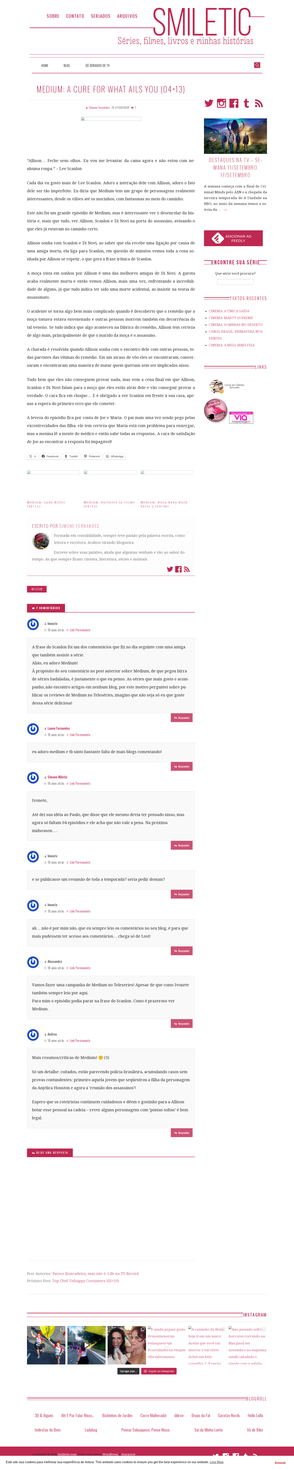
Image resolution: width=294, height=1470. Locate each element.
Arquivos (127, 15)
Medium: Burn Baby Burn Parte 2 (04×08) (164, 504)
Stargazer (128, 1454)
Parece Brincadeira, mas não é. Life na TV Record (96, 1274)
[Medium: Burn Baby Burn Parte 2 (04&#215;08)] (167, 485)
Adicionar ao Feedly (238, 238)
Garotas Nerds (229, 1415)
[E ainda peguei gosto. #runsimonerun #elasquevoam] (167, 1345)
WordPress (110, 1454)
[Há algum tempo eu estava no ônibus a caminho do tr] (46, 1345)
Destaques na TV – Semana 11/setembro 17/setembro (235, 167)
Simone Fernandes (79, 526)
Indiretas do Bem (48, 1430)
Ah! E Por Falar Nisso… (77, 1415)
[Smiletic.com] (147, 32)
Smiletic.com (67, 1454)
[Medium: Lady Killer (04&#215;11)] (53, 485)
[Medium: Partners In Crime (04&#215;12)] (110, 485)
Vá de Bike (255, 1430)
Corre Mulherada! (153, 1415)
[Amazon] (226, 395)
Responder (183, 717)
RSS (258, 105)
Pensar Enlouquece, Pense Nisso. (145, 1430)
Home (44, 65)
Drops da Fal (201, 1415)
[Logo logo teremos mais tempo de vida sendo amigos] (127, 1345)
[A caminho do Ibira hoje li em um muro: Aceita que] (207, 1345)
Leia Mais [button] (217, 1462)
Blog (67, 65)
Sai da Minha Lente (208, 1430)
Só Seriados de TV (97, 65)
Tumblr (246, 105)
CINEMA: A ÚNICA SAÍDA (229, 311)
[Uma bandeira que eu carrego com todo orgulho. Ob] (86, 1345)
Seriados (101, 15)
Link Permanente (80, 630)
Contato (75, 15)
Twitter (170, 569)
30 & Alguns (44, 1415)
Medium (37, 589)
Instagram (221, 105)
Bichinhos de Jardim (117, 1415)
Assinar (187, 569)
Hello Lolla (255, 1415)
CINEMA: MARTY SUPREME (231, 318)
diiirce (179, 1415)
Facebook (178, 569)
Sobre (53, 15)
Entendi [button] (280, 1462)
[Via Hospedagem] (241, 422)
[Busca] (257, 64)
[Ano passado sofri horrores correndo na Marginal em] (248, 1345)
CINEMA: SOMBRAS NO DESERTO (236, 325)
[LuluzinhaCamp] (216, 422)
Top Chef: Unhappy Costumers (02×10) (85, 1281)
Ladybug (91, 1430)
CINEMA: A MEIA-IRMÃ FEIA (232, 345)
